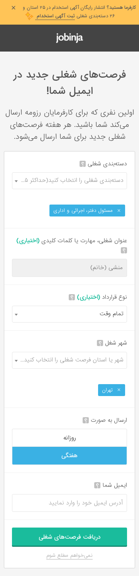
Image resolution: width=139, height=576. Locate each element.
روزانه (69, 438)
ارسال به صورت (105, 420)
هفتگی (69, 455)
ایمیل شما (111, 485)
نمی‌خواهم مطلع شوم (69, 555)
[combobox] (69, 180)
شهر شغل (112, 343)
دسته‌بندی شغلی (104, 164)
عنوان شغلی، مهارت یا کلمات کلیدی (71, 245)
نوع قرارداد (98, 297)
